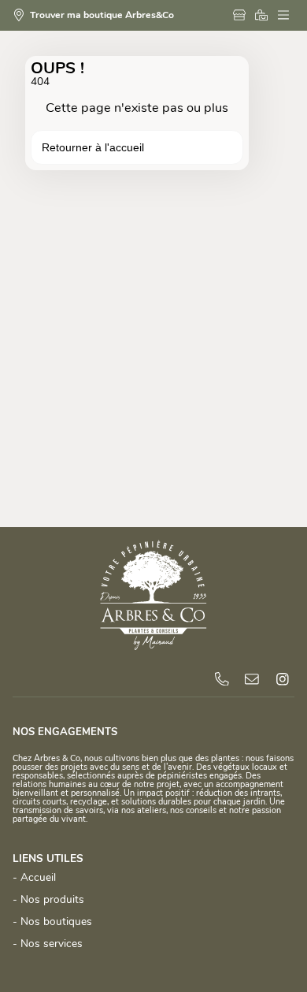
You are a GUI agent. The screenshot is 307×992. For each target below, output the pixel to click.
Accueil (38, 878)
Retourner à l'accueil (93, 148)
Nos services (51, 944)
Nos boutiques (56, 922)
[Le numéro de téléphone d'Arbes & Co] (222, 679)
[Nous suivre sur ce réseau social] (283, 679)
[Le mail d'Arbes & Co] (252, 679)
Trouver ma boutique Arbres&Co (102, 15)
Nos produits (52, 900)
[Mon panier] (263, 15)
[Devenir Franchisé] (241, 15)
